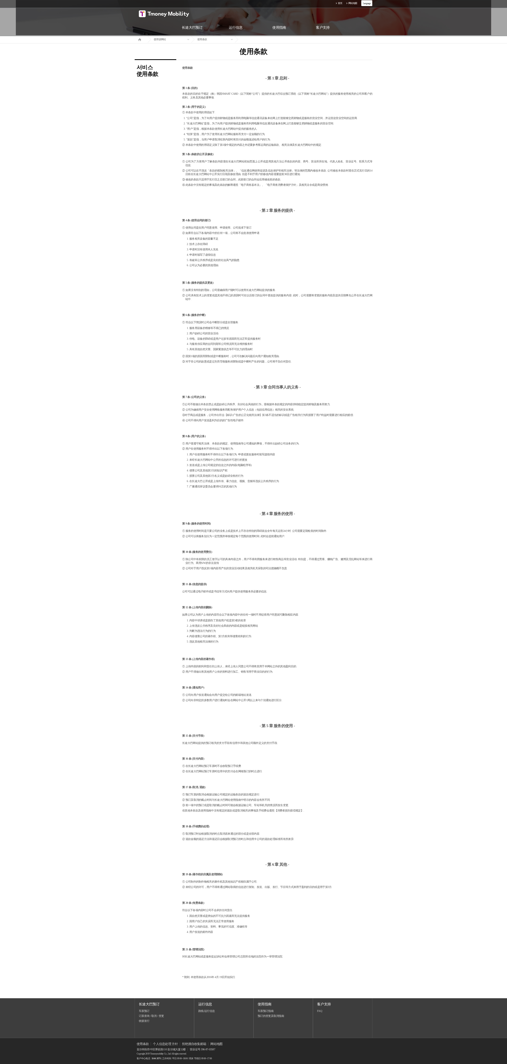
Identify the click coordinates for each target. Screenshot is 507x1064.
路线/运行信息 (206, 1011)
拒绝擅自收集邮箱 (194, 1044)
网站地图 (352, 3)
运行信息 (205, 1004)
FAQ (319, 1011)
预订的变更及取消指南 (271, 1015)
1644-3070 (156, 1058)
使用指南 (264, 1004)
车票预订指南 (266, 1011)
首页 (340, 3)
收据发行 (144, 1020)
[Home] (141, 39)
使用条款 (202, 39)
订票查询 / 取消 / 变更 (151, 1015)
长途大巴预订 (149, 1004)
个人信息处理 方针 (165, 1044)
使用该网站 (160, 39)
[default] (256, 39)
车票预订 (144, 1011)
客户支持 (324, 1004)
